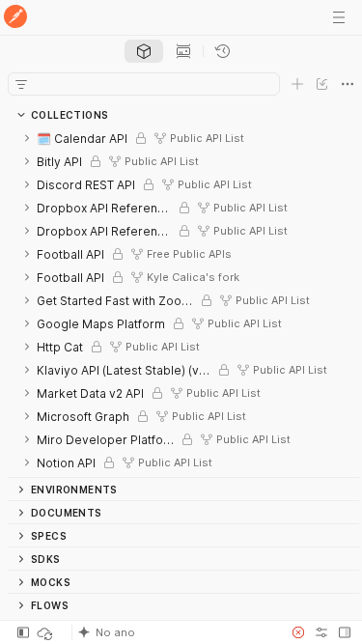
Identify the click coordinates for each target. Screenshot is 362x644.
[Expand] (27, 138)
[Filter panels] (21, 84)
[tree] (183, 301)
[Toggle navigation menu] (338, 17)
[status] (46, 632)
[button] (175, 632)
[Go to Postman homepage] (15, 18)
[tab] (144, 51)
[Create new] (297, 84)
